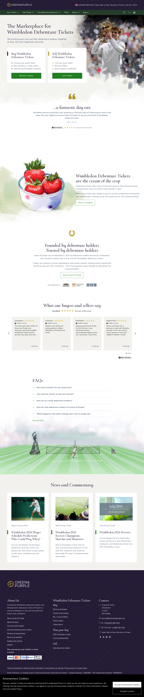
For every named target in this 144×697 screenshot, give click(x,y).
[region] (72, 334)
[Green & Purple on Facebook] (100, 637)
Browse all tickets (60, 609)
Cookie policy (82, 668)
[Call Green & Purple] (129, 12)
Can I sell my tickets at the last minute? (55, 394)
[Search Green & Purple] (124, 12)
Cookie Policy (16, 689)
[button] (8, 333)
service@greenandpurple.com (113, 618)
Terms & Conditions (14, 668)
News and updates (14, 637)
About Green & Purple (72, 275)
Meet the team (12, 622)
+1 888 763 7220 (118, 628)
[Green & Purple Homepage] (19, 3)
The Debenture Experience (47, 12)
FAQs (66, 12)
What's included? (85, 202)
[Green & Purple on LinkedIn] (106, 637)
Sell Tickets (26, 12)
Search (10, 645)
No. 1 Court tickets (60, 617)
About (74, 12)
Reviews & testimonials (16, 633)
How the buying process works (19, 630)
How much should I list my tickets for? (54, 387)
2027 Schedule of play (62, 634)
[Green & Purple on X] (103, 637)
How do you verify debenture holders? (54, 400)
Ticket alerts (58, 624)
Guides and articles (14, 641)
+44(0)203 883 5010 (86, 5)
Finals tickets (58, 621)
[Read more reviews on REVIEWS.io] (125, 358)
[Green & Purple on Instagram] (109, 637)
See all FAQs (38, 420)
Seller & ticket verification (34, 668)
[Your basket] (134, 12)
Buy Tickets (11, 12)
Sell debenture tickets (61, 648)
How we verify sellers (15, 626)
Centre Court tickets (61, 613)
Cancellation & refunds (54, 668)
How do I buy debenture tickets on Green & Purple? (61, 407)
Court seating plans (61, 638)
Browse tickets (26, 75)
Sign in (86, 12)
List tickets (67, 75)
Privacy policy (70, 668)
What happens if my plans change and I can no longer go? (64, 414)
